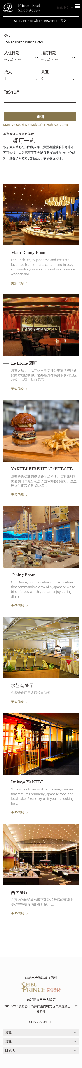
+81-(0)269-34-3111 (41, 1022)
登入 (63, 20)
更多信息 (18, 283)
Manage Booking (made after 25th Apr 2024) (35, 124)
